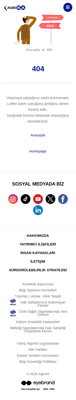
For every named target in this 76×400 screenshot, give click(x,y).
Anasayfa (38, 135)
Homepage (37, 151)
